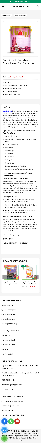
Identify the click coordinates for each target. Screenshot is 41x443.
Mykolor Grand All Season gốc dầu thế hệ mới (10, 283)
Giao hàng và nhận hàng (9, 324)
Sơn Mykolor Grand (20, 15)
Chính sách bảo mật (7, 305)
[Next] (36, 277)
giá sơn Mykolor (18, 85)
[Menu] (2, 6)
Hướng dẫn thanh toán (8, 319)
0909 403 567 (9, 389)
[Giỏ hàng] (37, 6)
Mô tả (7, 107)
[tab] (20, 107)
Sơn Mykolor (5, 335)
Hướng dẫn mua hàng (8, 314)
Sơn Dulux (4, 349)
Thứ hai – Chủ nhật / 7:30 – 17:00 (12, 415)
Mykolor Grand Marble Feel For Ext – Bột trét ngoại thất (29, 283)
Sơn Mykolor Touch (8, 345)
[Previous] (4, 277)
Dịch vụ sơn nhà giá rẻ (8, 310)
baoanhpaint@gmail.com (13, 385)
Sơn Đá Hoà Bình (7, 354)
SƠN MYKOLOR (6, 15)
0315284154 (10, 380)
